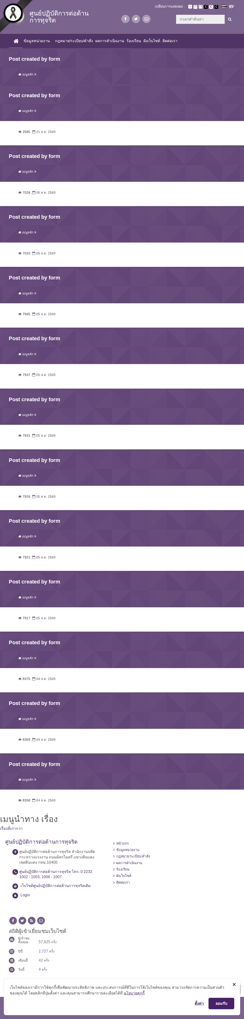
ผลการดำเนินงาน (109, 41)
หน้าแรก (122, 843)
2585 (24, 132)
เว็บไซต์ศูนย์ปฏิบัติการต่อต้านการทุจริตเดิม (55, 886)
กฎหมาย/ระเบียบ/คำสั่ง (74, 41)
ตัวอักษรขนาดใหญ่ (201, 7)
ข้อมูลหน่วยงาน (37, 41)
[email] (146, 19)
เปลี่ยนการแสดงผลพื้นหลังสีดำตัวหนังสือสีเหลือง (216, 7)
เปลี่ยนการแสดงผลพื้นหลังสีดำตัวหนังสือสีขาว (206, 7)
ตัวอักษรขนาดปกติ (190, 7)
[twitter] (136, 19)
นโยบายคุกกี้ (134, 993)
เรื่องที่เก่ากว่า (11, 828)
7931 (24, 435)
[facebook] (125, 19)
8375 (24, 679)
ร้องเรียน (134, 41)
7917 (24, 618)
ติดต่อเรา (170, 41)
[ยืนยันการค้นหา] (229, 19)
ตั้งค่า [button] (199, 1003)
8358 (24, 800)
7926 (24, 496)
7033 (24, 253)
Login (25, 895)
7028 (24, 192)
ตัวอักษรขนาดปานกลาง (195, 7)
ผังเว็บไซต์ (151, 41)
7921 (24, 557)
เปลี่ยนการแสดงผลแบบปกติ (211, 7)
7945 (24, 314)
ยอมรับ (221, 1003)
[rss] (32, 921)
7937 (24, 375)
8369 (24, 739)
